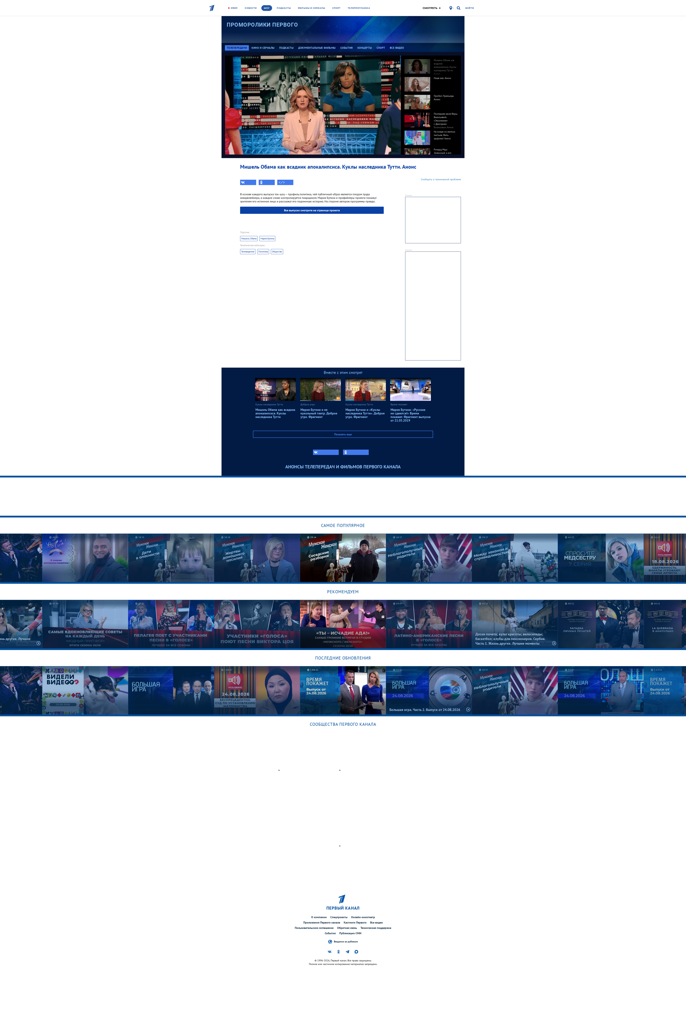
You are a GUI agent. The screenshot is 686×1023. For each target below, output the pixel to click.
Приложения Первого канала (321, 922)
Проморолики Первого (262, 25)
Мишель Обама (249, 238)
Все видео (376, 922)
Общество (277, 251)
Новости (251, 8)
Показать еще (343, 434)
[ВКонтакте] (248, 182)
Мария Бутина (267, 238)
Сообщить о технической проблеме (441, 179)
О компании (319, 917)
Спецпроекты (338, 917)
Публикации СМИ (350, 933)
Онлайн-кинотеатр (363, 917)
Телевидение (247, 251)
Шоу (267, 8)
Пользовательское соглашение (314, 928)
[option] (430, 64)
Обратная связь (347, 928)
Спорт (336, 8)
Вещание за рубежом (346, 941)
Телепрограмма (359, 8)
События (330, 933)
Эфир (234, 8)
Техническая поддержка (376, 928)
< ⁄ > (282, 182)
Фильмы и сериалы (311, 8)
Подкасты (284, 8)
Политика (263, 251)
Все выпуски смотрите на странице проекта (312, 210)
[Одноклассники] (267, 182)
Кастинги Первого (355, 922)
